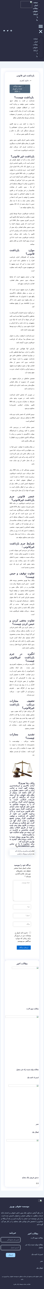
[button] (40, 29)
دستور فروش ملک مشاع (30, 1177)
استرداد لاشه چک (33, 1077)
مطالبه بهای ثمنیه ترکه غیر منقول (27, 1069)
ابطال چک (35, 1132)
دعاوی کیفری (24, 80)
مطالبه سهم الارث (32, 1009)
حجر (37, 1124)
